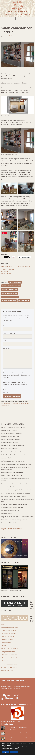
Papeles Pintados (7, 639)
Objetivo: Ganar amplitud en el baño (12, 472)
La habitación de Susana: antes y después (14, 520)
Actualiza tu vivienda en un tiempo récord (14, 504)
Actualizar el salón (6, 458)
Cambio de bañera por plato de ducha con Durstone (17, 490)
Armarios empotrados (9, 633)
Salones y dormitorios (24, 266)
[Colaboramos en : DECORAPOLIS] (17, 713)
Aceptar (5, 752)
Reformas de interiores (9, 655)
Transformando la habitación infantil (12, 452)
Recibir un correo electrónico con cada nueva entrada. (17, 391)
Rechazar (14, 752)
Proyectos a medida (8, 652)
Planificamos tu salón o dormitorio (11, 433)
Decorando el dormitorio (9, 523)
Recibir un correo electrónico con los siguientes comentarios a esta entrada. (15, 383)
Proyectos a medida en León (10, 297)
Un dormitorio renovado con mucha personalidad (16, 464)
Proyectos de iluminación (10, 658)
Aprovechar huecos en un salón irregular (13, 496)
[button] (9, 188)
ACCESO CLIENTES (7, 670)
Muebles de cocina (8, 636)
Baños (4, 645)
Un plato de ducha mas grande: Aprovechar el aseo (17, 517)
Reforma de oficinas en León (10, 510)
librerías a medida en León (9, 289)
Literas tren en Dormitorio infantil (11, 475)
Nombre (6, 326)
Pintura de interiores (8, 661)
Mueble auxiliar (6, 642)
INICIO (3, 624)
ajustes (15, 748)
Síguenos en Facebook (11, 528)
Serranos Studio (8, 36)
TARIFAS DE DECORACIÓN (9, 664)
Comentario (7, 348)
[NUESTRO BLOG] (14, 557)
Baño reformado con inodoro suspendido (14, 455)
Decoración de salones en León (11, 286)
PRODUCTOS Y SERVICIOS (9, 627)
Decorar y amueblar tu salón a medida (13, 427)
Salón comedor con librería (9, 449)
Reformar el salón (6, 266)
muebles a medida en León (9, 293)
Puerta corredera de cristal (9, 442)
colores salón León (15, 282)
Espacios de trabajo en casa (10, 436)
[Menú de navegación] (17, 18)
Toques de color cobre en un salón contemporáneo (8, 271)
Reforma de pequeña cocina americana (13, 461)
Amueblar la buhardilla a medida (11, 487)
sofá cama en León (23, 300)
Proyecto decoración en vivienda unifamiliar (14, 484)
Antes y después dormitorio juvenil (12, 507)
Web (4, 341)
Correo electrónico (9, 333)
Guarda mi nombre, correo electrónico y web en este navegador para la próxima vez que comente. (17, 375)
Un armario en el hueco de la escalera (12, 446)
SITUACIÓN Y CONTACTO (9, 667)
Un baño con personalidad (9, 430)
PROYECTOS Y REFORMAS (9, 648)
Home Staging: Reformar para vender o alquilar (15, 493)
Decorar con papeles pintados (10, 439)
